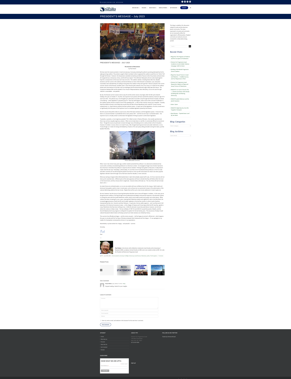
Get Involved (104, 347)
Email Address (105, 365)
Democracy (131, 255)
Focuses (103, 342)
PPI (102, 255)
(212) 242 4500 (120, 2)
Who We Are (104, 339)
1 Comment (160, 255)
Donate (103, 349)
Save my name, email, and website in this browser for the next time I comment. (122, 320)
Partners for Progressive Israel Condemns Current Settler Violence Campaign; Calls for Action (180, 64)
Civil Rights (126, 255)
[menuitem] (137, 8)
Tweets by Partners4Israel (169, 336)
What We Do (104, 344)
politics (148, 255)
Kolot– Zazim (174, 104)
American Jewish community (118, 255)
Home (102, 336)
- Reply (124, 283)
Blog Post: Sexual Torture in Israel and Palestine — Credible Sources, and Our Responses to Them (180, 76)
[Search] (190, 8)
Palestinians (143, 255)
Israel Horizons (138, 255)
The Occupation (153, 255)
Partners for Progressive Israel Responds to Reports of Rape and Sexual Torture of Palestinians (179, 84)
